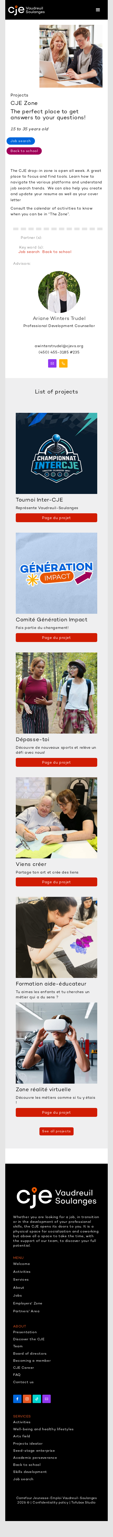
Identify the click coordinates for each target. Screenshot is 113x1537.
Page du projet (56, 517)
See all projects (56, 1131)
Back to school (56, 251)
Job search (29, 251)
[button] (98, 10)
